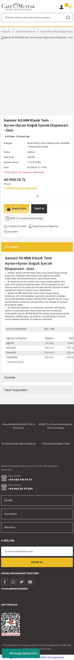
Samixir (31, 152)
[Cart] (70, 7)
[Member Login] (61, 7)
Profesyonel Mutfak (38, 147)
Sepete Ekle (19, 208)
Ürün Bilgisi (11, 246)
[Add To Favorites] (15, 226)
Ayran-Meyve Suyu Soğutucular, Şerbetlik (48, 143)
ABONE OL (37, 562)
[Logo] (18, 7)
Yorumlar (9, 377)
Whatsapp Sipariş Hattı (23, 653)
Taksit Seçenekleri (15, 390)
